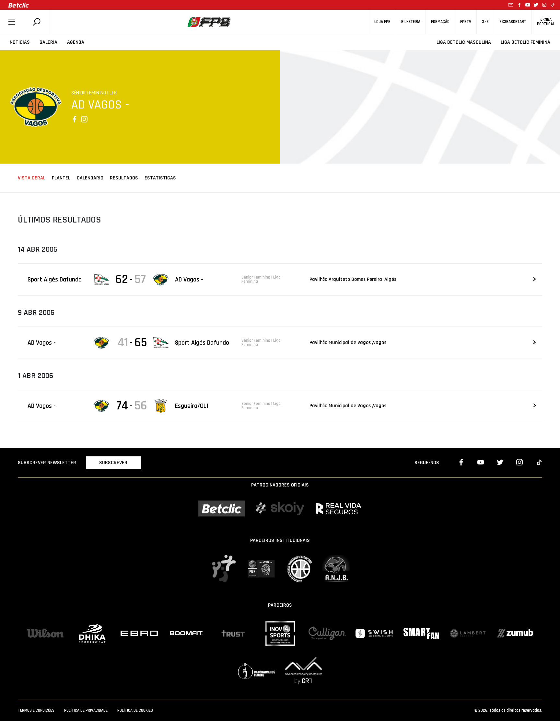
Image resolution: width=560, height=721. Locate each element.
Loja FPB (382, 22)
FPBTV (465, 22)
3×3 (485, 22)
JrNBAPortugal (546, 22)
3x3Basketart (512, 22)
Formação (440, 22)
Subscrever (113, 462)
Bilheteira (410, 22)
